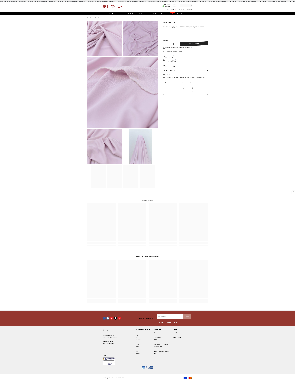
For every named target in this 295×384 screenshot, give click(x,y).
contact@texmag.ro (110, 343)
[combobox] (185, 5)
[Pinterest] (111, 318)
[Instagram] (107, 318)
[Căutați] (186, 5)
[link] (177, 44)
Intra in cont (189, 9)
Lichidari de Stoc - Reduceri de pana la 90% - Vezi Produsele (42, 1)
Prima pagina (90, 17)
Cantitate (165, 40)
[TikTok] (115, 318)
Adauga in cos (194, 44)
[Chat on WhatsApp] (166, 6)
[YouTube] (119, 318)
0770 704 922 (174, 4)
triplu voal (176, 91)
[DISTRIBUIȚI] (173, 44)
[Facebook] (104, 318)
